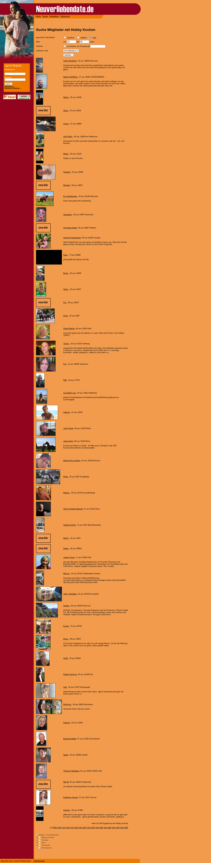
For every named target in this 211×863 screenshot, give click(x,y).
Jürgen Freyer (69, 557)
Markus (66, 493)
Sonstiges (44, 840)
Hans (65, 255)
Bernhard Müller (69, 739)
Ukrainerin (67, 215)
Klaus (66, 639)
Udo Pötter (68, 136)
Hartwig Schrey (69, 525)
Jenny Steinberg (70, 594)
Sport (43, 842)
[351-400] (107, 828)
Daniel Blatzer (69, 328)
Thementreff (45, 845)
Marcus (66, 573)
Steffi (65, 658)
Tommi (66, 344)
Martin (66, 97)
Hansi (66, 110)
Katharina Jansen (70, 797)
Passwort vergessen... (12, 88)
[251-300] (91, 828)
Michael (66, 185)
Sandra (66, 606)
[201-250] (82, 828)
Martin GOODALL (70, 77)
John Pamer (68, 428)
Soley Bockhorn (70, 61)
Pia (65, 302)
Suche (45, 16)
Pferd (65, 477)
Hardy (66, 289)
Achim (66, 124)
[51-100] (58, 828)
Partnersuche (39, 861)
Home (38, 16)
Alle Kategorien (46, 848)
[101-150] (66, 828)
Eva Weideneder (70, 196)
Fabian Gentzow (70, 674)
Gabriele (67, 172)
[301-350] (99, 828)
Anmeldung (54, 16)
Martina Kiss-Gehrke (71, 461)
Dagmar (66, 723)
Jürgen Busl (68, 441)
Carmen (66, 810)
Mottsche (67, 704)
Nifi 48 (66, 782)
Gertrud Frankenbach (72, 238)
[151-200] (74, 828)
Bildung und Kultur (47, 837)
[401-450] (116, 828)
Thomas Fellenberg (71, 771)
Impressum (65, 16)
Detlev (66, 548)
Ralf (65, 380)
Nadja (66, 755)
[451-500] (124, 828)
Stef (65, 687)
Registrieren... (9, 86)
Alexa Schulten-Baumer (73, 509)
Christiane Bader (70, 228)
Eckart (66, 626)
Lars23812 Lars (69, 393)
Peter (65, 316)
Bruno (66, 273)
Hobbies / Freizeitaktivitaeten (49, 835)
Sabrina (66, 412)
